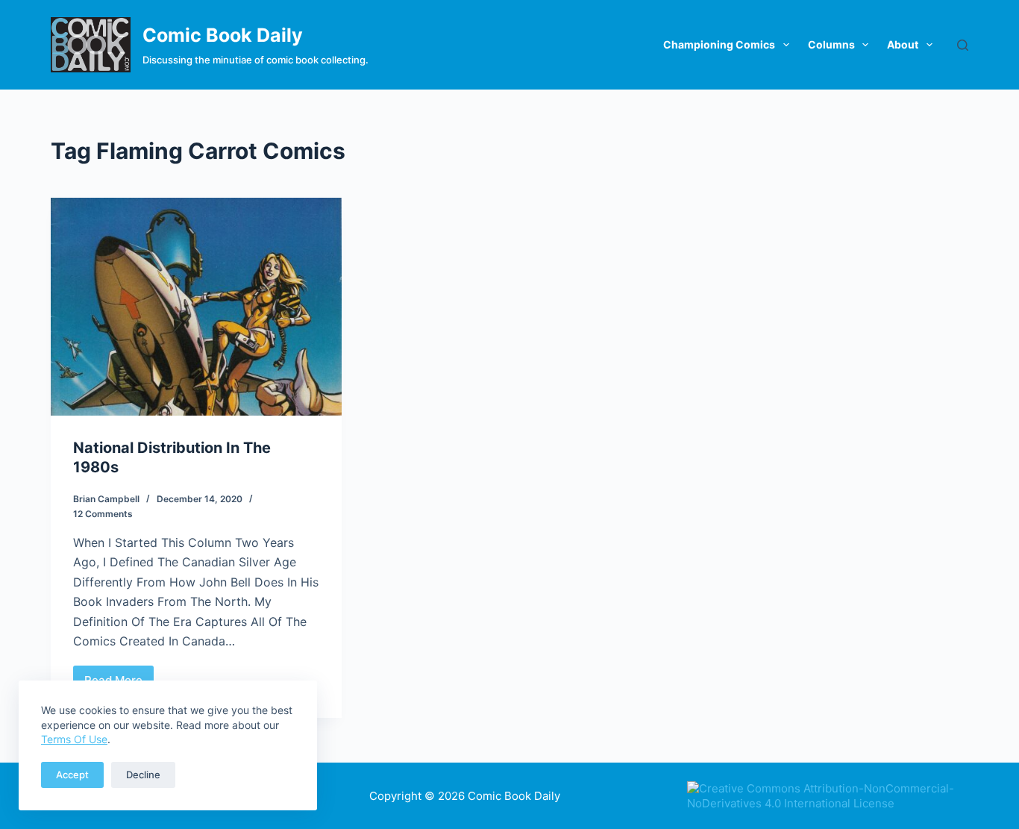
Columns (831, 44)
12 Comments (103, 513)
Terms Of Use (74, 739)
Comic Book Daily (222, 35)
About (902, 44)
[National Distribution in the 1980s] (196, 307)
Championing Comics (719, 44)
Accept (72, 774)
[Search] (962, 45)
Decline (143, 774)
